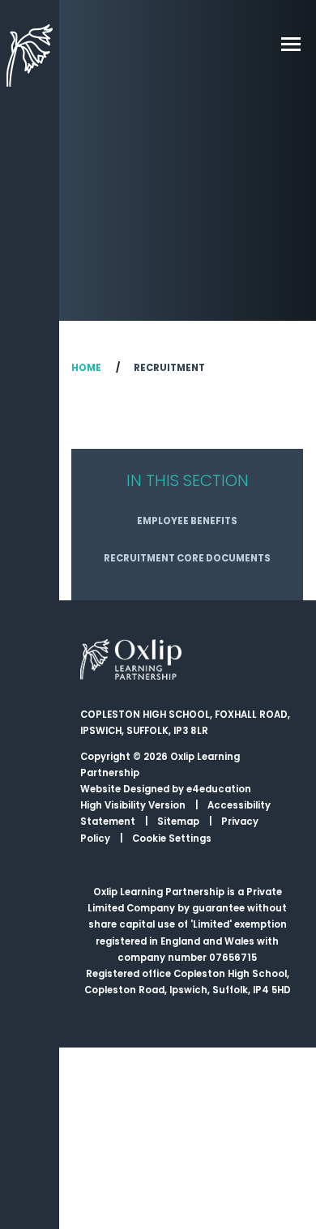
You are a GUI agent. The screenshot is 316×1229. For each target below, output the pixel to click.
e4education (218, 789)
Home (86, 367)
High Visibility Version (133, 805)
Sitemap (178, 821)
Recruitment (169, 367)
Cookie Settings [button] (171, 838)
